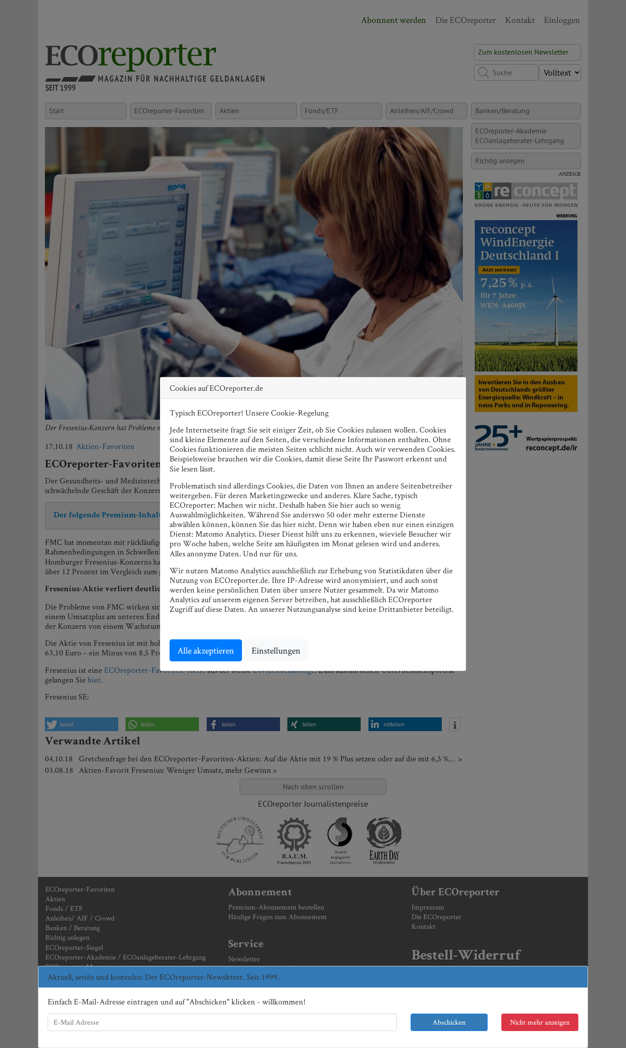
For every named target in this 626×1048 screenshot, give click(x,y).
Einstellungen (276, 650)
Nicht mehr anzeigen (540, 1022)
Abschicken (449, 1022)
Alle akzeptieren (205, 650)
